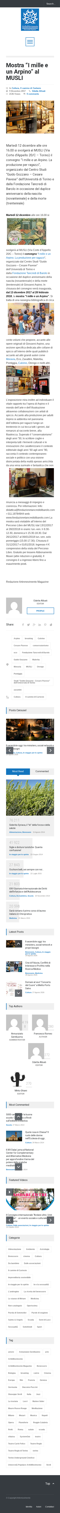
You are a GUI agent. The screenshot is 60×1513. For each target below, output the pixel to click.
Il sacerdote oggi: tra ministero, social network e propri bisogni (38, 944)
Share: (10, 624)
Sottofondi (27, 1327)
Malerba (36, 660)
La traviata (13, 1401)
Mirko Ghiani (21, 1090)
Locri (25, 1401)
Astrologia (44, 1249)
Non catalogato (15, 1306)
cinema (26, 1256)
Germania (12, 1387)
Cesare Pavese (21, 645)
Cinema (47, 1373)
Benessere (26, 832)
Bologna (12, 1373)
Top (47, 1483)
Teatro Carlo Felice (16, 1444)
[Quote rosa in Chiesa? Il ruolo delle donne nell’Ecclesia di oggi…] (14, 1136)
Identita (29, 1507)
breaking (29, 638)
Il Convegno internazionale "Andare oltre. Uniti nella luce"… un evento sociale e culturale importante (29, 1218)
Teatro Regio (36, 1444)
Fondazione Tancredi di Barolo (30, 273)
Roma (20, 1429)
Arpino (17, 638)
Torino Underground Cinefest (21, 1458)
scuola (42, 1429)
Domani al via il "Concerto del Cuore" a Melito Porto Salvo (38, 985)
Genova (43, 1380)
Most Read (18, 771)
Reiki (10, 1429)
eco (15, 652)
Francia (31, 1380)
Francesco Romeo (43, 1033)
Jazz (38, 1394)
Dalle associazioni (20, 1225)
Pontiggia (18, 674)
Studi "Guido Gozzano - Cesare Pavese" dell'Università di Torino (32, 682)
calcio (36, 1373)
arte (47, 1352)
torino (35, 1451)
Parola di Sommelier (17, 1313)
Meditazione (37, 1408)
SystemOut (25, 1437)
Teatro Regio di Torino (18, 1451)
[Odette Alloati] (14, 606)
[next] (50, 750)
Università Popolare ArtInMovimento (24, 1465)
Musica (33, 1415)
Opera (11, 1422)
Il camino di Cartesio (30, 88)
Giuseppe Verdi (15, 1394)
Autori (38, 1507)
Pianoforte (23, 1422)
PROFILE (40, 611)
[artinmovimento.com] (30, 27)
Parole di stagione (40, 1313)
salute (31, 1429)
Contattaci (49, 1507)
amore (11, 1352)
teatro (37, 1437)
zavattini (17, 690)
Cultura (15, 88)
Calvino (22, 363)
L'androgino (13, 1291)
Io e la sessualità (41, 1284)
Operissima (32, 1306)
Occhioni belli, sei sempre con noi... (26, 869)
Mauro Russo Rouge (17, 1408)
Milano (11, 1415)
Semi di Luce (45, 1320)
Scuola (30, 896)
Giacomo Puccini (29, 1387)
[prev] (9, 750)
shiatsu (11, 1437)
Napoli (45, 1415)
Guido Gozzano (20, 660)
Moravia (10, 359)
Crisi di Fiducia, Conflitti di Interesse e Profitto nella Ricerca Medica (37, 965)
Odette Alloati (38, 91)
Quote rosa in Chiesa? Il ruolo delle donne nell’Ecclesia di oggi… (37, 1135)
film (21, 1380)
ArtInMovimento (15, 1359)
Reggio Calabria (40, 1422)
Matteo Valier (38, 1401)
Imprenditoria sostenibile (19, 1277)
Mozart (22, 1415)
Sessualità (13, 1327)
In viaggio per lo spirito (33, 753)
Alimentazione (15, 832)
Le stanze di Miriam (17, 1299)
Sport (39, 1327)
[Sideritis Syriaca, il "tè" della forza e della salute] (30, 798)
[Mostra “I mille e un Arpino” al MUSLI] (30, 117)
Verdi (48, 1465)
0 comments (33, 94)
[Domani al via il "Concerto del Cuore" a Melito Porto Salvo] (14, 989)
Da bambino (21, 896)
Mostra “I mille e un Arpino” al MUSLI (27, 71)
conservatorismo (40, 645)
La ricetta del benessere (35, 1291)
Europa (11, 1380)
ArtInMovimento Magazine (20, 1366)
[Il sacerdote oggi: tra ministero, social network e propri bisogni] (30, 730)
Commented (42, 771)
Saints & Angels (15, 1320)
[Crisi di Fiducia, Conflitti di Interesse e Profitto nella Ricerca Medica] (14, 966)
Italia (29, 1394)
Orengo (40, 667)
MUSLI (29, 667)
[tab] (18, 772)
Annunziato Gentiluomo (29, 1352)
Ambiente (30, 1249)
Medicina (13, 918)
